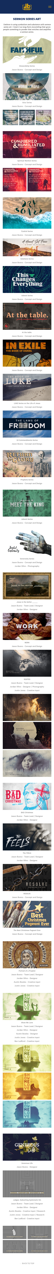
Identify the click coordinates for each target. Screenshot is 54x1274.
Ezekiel (24, 231)
